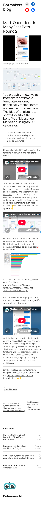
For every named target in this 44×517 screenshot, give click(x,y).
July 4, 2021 (39, 466)
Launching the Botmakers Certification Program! (14, 447)
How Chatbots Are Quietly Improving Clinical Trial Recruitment (14, 437)
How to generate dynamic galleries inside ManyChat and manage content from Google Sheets (13, 407)
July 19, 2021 (39, 457)
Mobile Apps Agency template (23, 369)
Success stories (22, 64)
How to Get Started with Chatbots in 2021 (14, 466)
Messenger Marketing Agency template (18, 377)
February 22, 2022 (38, 447)
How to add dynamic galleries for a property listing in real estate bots (18, 457)
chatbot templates (10, 389)
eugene (12, 64)
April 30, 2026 (39, 437)
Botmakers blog (12, 7)
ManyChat (7, 194)
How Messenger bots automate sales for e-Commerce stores (33, 406)
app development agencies (15, 303)
